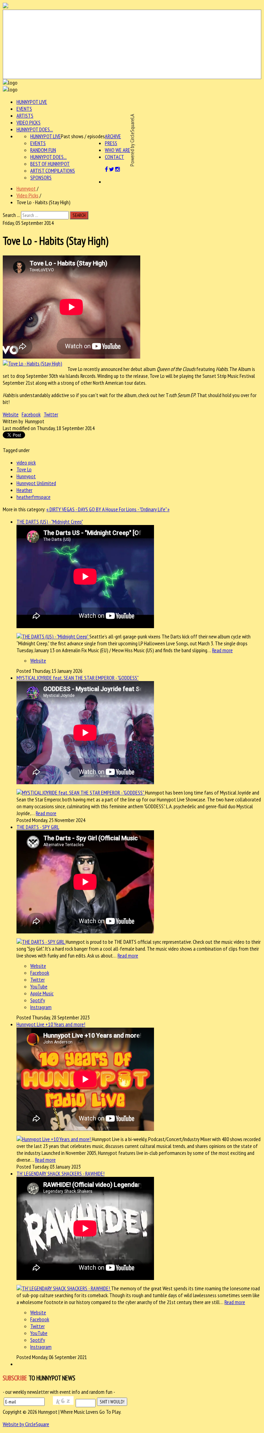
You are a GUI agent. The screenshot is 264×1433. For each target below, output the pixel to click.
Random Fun (43, 149)
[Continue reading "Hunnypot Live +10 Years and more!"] (54, 1139)
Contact (114, 156)
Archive (113, 136)
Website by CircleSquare (26, 1424)
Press (111, 143)
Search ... (11, 214)
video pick (26, 462)
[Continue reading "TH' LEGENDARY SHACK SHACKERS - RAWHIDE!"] (63, 1288)
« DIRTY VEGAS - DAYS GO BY (74, 509)
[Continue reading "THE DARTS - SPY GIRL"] (41, 941)
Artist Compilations (52, 170)
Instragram (41, 1007)
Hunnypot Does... (34, 129)
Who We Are (117, 149)
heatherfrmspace (33, 496)
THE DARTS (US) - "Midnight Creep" (49, 521)
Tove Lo (24, 469)
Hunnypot (26, 188)
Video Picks (28, 122)
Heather (24, 489)
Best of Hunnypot (50, 163)
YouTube (38, 986)
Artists (24, 115)
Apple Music (42, 993)
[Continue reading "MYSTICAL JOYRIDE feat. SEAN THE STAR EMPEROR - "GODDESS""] (80, 792)
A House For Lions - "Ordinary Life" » (135, 509)
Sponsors (41, 177)
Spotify (37, 1000)
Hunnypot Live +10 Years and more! (50, 1024)
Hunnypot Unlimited (36, 483)
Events (24, 108)
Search (79, 215)
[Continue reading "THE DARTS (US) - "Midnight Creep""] (52, 636)
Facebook (31, 414)
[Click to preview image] (32, 363)
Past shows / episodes (83, 136)
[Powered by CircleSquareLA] (132, 44)
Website (11, 414)
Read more (222, 650)
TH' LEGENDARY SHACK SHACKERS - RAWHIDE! (60, 1173)
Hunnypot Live (31, 101)
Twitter (51, 414)
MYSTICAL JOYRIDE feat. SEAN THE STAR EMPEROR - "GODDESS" (77, 677)
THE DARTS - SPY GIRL (37, 826)
